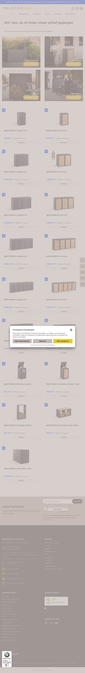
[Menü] (10, 652)
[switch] (7, 665)
